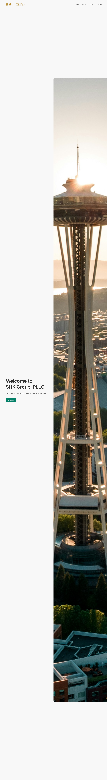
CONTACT (99, 4)
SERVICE (84, 4)
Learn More (11, 400)
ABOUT (92, 4)
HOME (77, 4)
